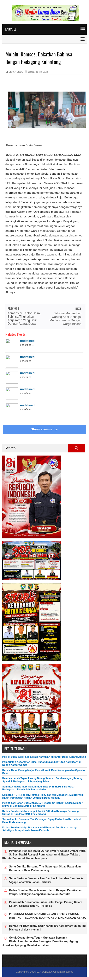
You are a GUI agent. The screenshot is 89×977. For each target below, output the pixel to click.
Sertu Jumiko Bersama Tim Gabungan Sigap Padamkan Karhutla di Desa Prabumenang (45, 868)
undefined (27, 340)
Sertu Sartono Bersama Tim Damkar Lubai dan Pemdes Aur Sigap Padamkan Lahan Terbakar (47, 880)
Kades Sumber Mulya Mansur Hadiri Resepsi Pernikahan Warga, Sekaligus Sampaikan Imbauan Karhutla (40, 829)
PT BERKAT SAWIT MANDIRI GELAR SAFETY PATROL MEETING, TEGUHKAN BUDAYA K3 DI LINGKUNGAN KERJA (47, 915)
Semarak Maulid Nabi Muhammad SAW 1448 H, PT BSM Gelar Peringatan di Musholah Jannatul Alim (38, 788)
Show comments (44, 429)
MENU (10, 29)
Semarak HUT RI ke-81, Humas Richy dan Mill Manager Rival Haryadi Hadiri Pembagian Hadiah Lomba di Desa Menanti (42, 796)
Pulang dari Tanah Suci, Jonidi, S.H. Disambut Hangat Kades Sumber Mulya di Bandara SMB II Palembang (42, 804)
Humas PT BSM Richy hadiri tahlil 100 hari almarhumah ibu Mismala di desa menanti (47, 927)
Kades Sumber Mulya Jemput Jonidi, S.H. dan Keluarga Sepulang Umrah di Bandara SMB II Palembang (40, 813)
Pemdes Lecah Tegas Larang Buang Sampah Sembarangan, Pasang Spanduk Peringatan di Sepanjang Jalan (42, 780)
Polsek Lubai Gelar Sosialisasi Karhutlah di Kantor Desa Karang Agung (44, 756)
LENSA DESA (44, 971)
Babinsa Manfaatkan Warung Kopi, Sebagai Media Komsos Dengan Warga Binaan (65, 318)
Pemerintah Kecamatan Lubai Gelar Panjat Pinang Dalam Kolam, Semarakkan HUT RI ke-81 (45, 904)
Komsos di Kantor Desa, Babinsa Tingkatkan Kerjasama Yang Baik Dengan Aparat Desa (24, 318)
